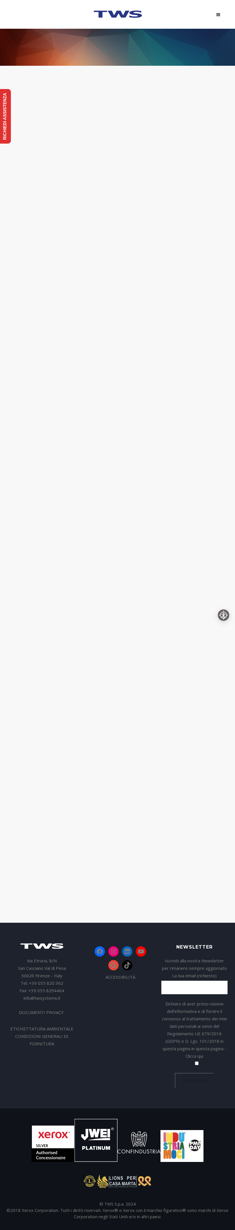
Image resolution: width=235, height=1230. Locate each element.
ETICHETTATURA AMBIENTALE (41, 1029)
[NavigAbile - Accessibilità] (223, 615)
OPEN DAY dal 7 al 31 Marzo (158, 713)
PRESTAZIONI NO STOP (43, 356)
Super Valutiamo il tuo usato (57, 604)
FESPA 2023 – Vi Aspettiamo (157, 325)
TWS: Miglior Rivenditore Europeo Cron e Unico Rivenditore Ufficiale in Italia (57, 184)
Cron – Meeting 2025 (147, 204)
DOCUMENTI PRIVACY (42, 1012)
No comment (59, 214)
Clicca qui (194, 1056)
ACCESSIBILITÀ (120, 977)
